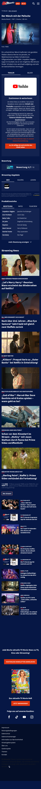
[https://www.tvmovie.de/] (8, 3)
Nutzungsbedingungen (9, 731)
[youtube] (24, 717)
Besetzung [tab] (8, 206)
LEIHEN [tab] (33, 180)
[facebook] (9, 717)
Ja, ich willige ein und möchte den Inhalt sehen (20, 146)
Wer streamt (13, 11)
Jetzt (17, 4)
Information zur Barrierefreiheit (12, 740)
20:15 (23, 4)
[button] (20, 242)
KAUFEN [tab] (20, 180)
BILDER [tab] (30, 73)
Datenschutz (6, 734)
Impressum (5, 728)
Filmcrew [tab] (33, 206)
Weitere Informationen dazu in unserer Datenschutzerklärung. (20, 140)
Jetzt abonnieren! (20, 703)
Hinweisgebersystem (8, 743)
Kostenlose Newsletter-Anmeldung (20, 662)
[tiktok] (17, 717)
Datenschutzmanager (9, 737)
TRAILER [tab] (11, 73)
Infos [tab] (20, 206)
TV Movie (5, 11)
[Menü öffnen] (38, 3)
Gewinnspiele (6, 749)
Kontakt (4, 755)
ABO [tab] (8, 180)
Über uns (5, 746)
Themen (4, 752)
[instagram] (32, 717)
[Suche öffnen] (33, 3)
